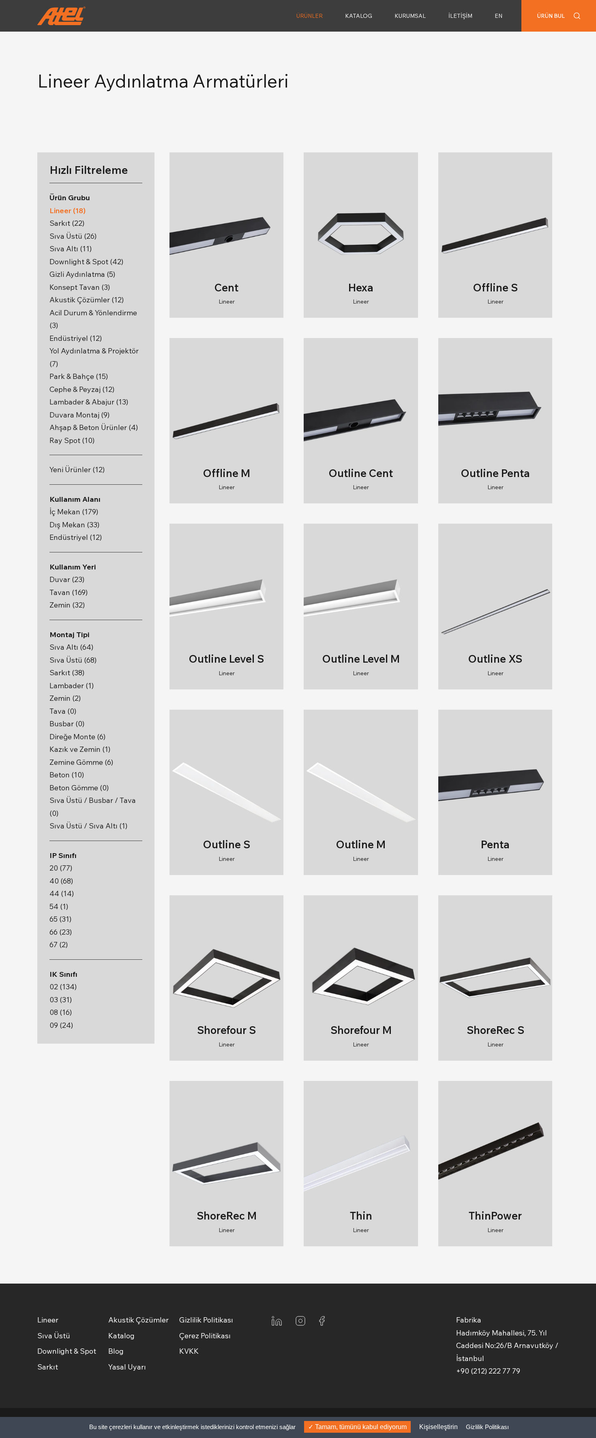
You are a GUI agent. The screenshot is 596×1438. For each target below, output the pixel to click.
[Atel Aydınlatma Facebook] (322, 1320)
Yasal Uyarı (127, 1367)
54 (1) (58, 906)
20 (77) (60, 868)
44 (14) (61, 893)
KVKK (189, 1351)
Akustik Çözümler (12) (86, 299)
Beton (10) (66, 774)
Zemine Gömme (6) (81, 762)
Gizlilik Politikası (206, 1320)
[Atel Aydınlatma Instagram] (300, 1320)
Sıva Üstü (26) (72, 236)
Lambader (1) (71, 685)
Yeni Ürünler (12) (77, 469)
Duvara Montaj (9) (79, 414)
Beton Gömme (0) (79, 787)
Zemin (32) (67, 605)
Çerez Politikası (205, 1335)
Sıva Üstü (53, 1335)
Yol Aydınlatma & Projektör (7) (94, 357)
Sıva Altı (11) (70, 248)
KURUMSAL (410, 15)
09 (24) (61, 1025)
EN (498, 15)
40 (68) (61, 881)
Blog (116, 1351)
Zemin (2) (65, 698)
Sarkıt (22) (66, 223)
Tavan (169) (68, 592)
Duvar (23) (66, 579)
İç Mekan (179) (73, 511)
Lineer (47, 1320)
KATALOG (358, 15)
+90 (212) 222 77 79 (488, 1371)
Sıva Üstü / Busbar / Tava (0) (92, 807)
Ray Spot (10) (71, 440)
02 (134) (63, 986)
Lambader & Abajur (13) (88, 402)
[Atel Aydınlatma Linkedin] (277, 1320)
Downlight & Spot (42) (86, 261)
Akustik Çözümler (138, 1320)
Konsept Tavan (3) (79, 287)
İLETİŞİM (460, 15)
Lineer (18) (67, 210)
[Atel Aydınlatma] (74, 16)
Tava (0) (62, 711)
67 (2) (58, 944)
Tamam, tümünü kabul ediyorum (360, 1426)
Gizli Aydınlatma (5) (82, 274)
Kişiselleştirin (438, 1426)
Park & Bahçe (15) (78, 376)
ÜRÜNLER (309, 15)
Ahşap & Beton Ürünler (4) (93, 427)
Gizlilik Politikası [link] (487, 1426)
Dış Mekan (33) (74, 524)
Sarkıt (47, 1367)
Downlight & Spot (66, 1351)
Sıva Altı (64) (71, 647)
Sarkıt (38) (66, 672)
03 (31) (60, 999)
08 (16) (60, 1012)
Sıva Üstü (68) (72, 660)
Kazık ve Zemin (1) (79, 749)
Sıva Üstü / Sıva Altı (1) (88, 825)
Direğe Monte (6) (77, 736)
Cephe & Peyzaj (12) (81, 389)
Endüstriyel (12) (75, 338)
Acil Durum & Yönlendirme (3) (93, 319)
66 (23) (60, 932)
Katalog (121, 1335)
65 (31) (60, 919)
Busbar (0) (66, 723)
